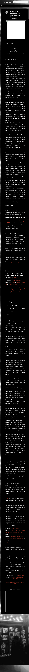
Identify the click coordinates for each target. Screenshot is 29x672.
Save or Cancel (17, 280)
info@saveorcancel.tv (14, 263)
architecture (12, 581)
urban (15, 583)
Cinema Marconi (12, 284)
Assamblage (11, 290)
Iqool (7, 538)
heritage (22, 581)
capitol (17, 581)
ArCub (13, 282)
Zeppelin (12, 288)
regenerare (13, 582)
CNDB (18, 282)
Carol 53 (20, 284)
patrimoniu (8, 582)
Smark (21, 288)
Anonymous (21, 575)
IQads (16, 288)
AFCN (15, 277)
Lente (6, 498)
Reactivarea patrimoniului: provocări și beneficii (15, 14)
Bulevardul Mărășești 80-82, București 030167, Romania (16, 578)
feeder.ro (13, 292)
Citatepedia (19, 290)
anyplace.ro (20, 292)
